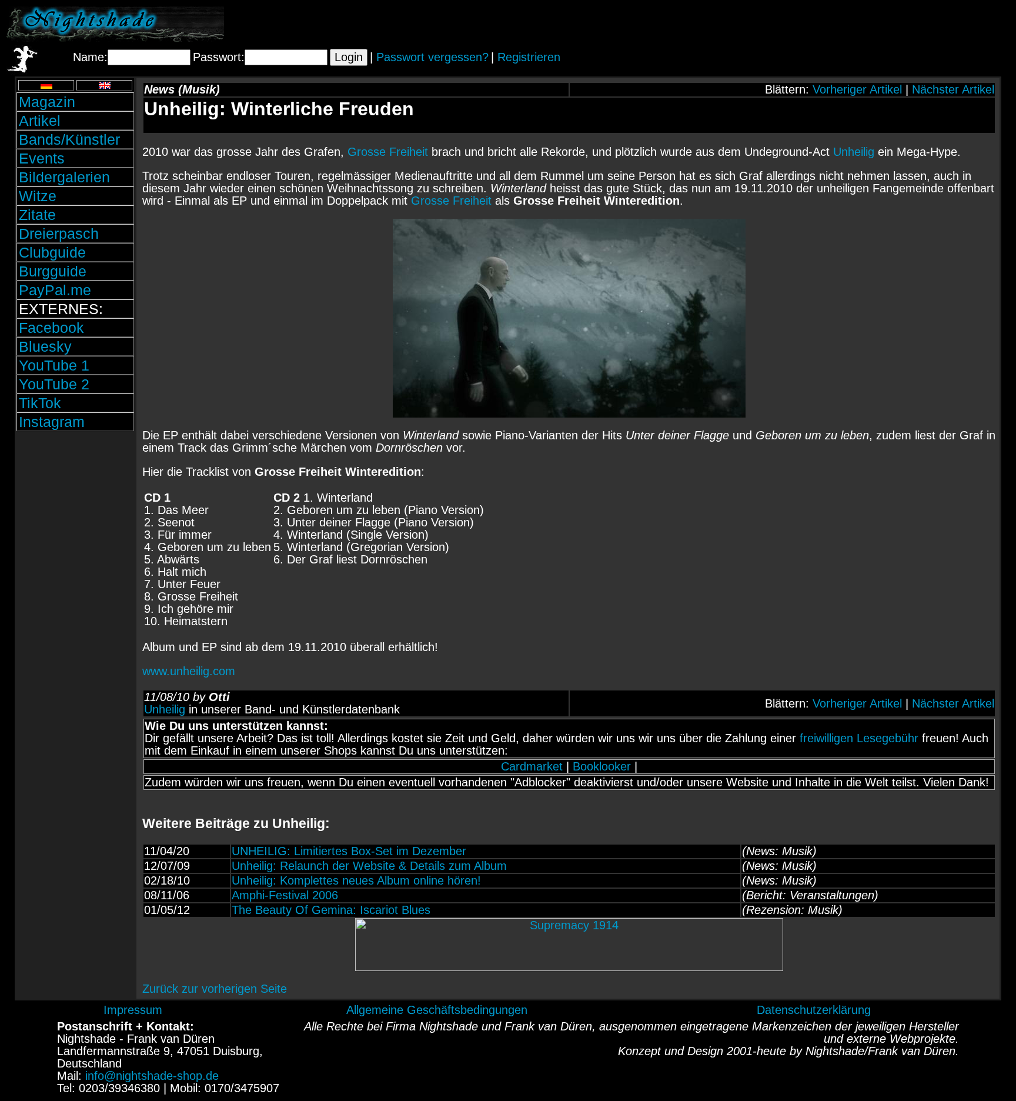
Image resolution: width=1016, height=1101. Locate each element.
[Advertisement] (872, 24)
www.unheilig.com (188, 671)
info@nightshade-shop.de (152, 1075)
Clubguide (52, 252)
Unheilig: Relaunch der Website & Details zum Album (369, 865)
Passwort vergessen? (432, 57)
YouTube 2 (54, 384)
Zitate (37, 214)
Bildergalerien (64, 177)
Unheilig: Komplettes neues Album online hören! (356, 880)
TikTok (40, 403)
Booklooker (602, 766)
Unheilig (853, 151)
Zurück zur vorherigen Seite (214, 988)
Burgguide (52, 271)
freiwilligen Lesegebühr (859, 738)
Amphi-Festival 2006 (285, 895)
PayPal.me (55, 290)
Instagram (52, 421)
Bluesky (45, 346)
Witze (37, 196)
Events (42, 158)
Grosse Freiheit (387, 151)
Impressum (132, 1009)
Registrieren (528, 57)
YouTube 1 (54, 365)
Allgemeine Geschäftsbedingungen (436, 1009)
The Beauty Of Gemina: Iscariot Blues (331, 909)
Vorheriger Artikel (857, 89)
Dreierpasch (59, 233)
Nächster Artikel (953, 89)
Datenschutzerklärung (814, 1009)
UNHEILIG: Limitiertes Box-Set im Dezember (349, 851)
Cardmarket (532, 766)
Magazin (47, 102)
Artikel (40, 120)
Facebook (51, 327)
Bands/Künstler (69, 139)
